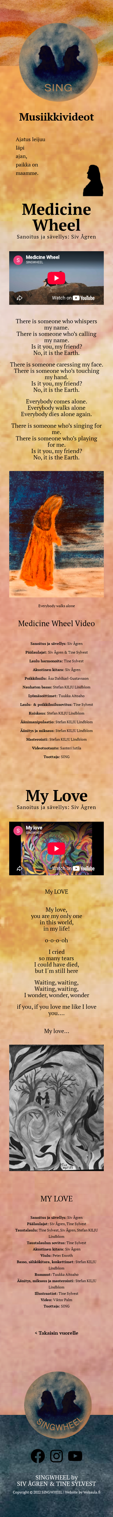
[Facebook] (37, 1463)
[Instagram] (56, 1463)
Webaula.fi (91, 1492)
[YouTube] (75, 1463)
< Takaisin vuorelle (56, 1333)
